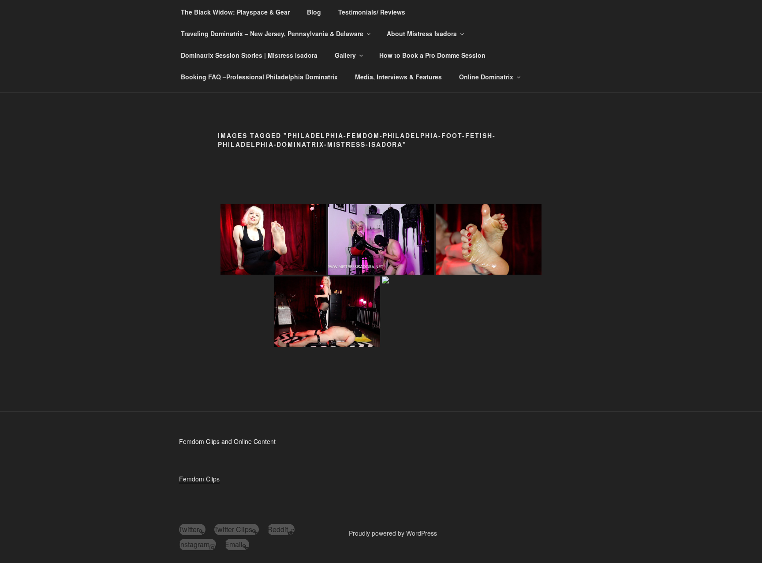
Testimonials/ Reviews (371, 11)
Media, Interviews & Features (398, 76)
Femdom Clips (199, 478)
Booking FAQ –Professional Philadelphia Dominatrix (259, 76)
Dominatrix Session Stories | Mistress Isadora (249, 55)
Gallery (345, 55)
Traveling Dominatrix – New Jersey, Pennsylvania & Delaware (272, 33)
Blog (314, 11)
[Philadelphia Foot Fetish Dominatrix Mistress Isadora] (273, 239)
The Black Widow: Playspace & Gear (235, 11)
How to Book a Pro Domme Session (432, 55)
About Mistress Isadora (422, 33)
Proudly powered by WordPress (393, 533)
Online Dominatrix (486, 76)
